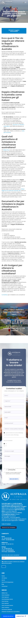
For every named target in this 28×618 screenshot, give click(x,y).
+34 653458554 (9, 550)
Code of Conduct (6, 524)
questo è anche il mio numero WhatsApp (14, 432)
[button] (25, 2)
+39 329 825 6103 (9, 539)
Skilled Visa (6, 150)
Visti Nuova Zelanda (7, 609)
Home (3, 576)
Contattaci (20, 616)
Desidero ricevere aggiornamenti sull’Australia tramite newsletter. (13, 473)
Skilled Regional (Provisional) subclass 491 (13, 189)
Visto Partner (5, 601)
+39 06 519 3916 (8, 538)
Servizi (3, 580)
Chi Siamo (4, 578)
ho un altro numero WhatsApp (12, 435)
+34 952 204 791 (8, 548)
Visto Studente (5, 595)
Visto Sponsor (5, 597)
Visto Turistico (5, 607)
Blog (14, 8)
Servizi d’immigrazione (7, 582)
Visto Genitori (5, 603)
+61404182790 (11, 551)
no (6, 443)
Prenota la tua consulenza (8, 527)
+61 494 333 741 (9, 544)
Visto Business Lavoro (7, 599)
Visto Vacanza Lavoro (7, 605)
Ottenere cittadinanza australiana (11, 611)
